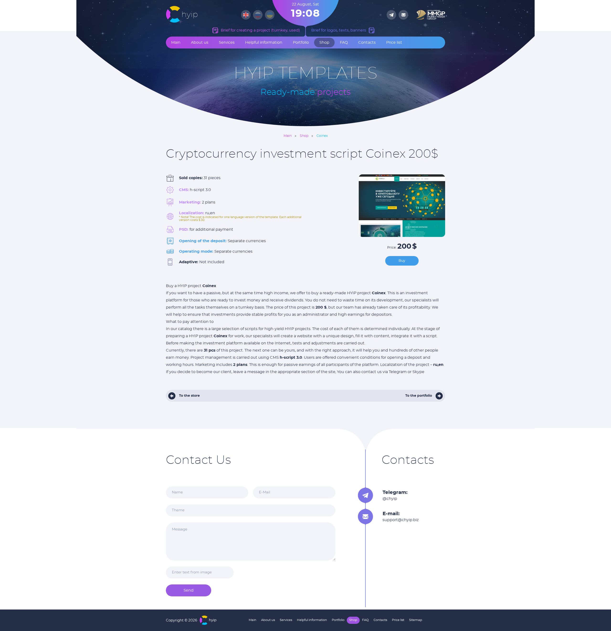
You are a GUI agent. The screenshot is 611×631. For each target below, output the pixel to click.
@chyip (390, 499)
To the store (189, 395)
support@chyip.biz (401, 520)
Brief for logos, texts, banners (338, 30)
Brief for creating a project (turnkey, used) (260, 30)
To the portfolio (418, 395)
